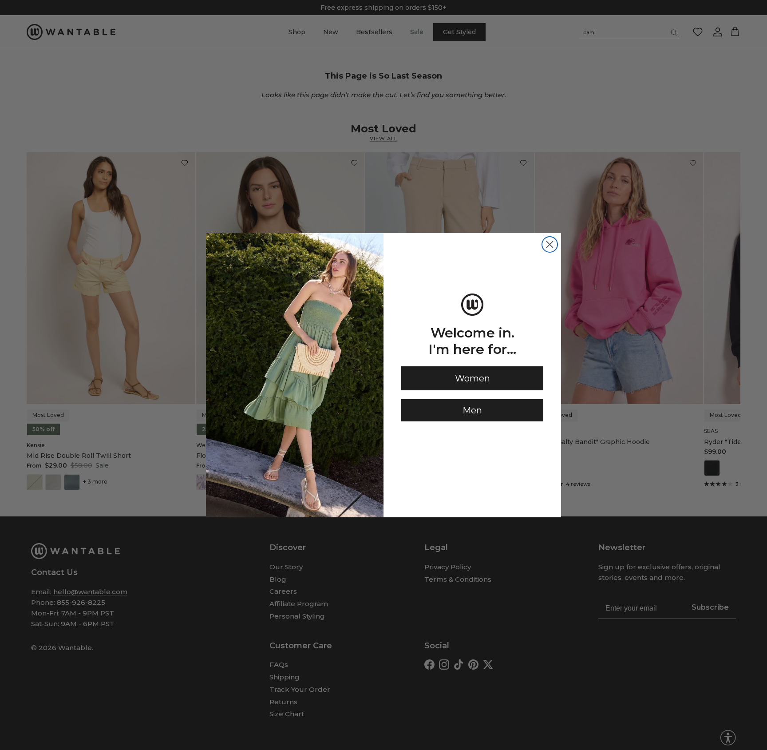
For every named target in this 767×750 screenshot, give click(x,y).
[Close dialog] (549, 244)
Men (472, 410)
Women (472, 378)
